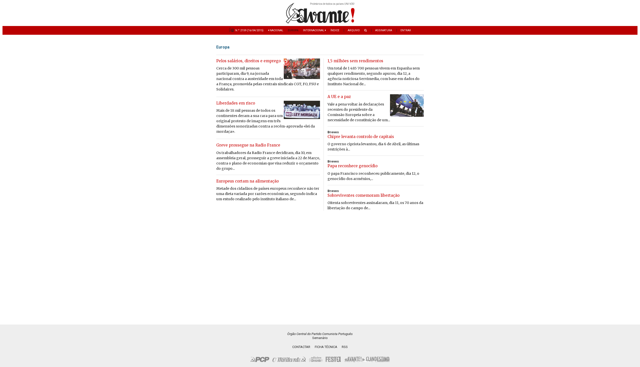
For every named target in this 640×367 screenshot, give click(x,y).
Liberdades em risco (235, 103)
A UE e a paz (339, 96)
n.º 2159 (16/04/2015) (249, 30)
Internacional (314, 30)
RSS (345, 347)
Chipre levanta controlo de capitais (361, 136)
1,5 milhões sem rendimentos (355, 60)
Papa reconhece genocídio (353, 166)
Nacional (276, 30)
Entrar (405, 30)
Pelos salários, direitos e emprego (248, 60)
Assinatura (383, 30)
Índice (334, 30)
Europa (293, 30)
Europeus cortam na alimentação (247, 181)
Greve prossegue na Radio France (248, 145)
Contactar (301, 347)
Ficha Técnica (326, 347)
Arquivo (354, 30)
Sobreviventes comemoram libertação (364, 195)
